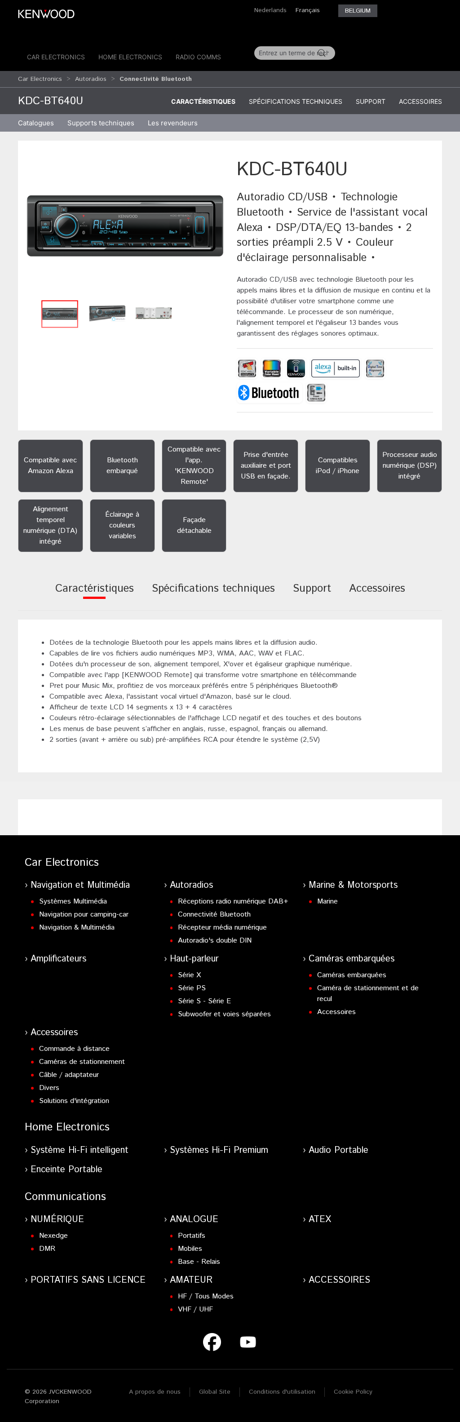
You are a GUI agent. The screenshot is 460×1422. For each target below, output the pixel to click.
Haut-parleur (194, 959)
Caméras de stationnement (82, 1062)
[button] (125, 226)
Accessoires (420, 101)
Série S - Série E (204, 1001)
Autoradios (90, 79)
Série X (189, 975)
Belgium (358, 10)
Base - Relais (199, 1262)
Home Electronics (130, 57)
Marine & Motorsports (353, 885)
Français (308, 10)
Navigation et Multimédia (80, 885)
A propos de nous (155, 1391)
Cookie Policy (353, 1391)
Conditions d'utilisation (282, 1391)
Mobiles (190, 1249)
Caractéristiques (203, 101)
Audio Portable (338, 1150)
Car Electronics (56, 57)
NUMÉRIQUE (57, 1219)
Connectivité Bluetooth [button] (155, 79)
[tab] (94, 594)
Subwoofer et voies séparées (224, 1014)
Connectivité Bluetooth (214, 914)
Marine (327, 901)
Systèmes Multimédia (73, 901)
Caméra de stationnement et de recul (368, 993)
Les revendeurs (173, 123)
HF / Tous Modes (206, 1296)
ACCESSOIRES (339, 1280)
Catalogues (36, 123)
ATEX (320, 1219)
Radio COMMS (198, 57)
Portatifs (191, 1236)
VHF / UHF (195, 1309)
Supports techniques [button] (100, 123)
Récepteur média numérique (222, 927)
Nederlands (270, 10)
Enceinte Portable (66, 1169)
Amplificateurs (58, 959)
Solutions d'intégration (74, 1101)
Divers (49, 1088)
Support (370, 101)
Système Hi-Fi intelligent (79, 1150)
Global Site (214, 1391)
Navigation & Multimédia (77, 927)
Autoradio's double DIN (215, 940)
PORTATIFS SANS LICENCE (88, 1280)
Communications (65, 1197)
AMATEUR (191, 1280)
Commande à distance (74, 1049)
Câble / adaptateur (69, 1075)
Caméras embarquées (351, 959)
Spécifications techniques (295, 101)
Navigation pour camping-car (83, 914)
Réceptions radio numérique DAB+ (233, 901)
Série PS (192, 988)
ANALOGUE (194, 1219)
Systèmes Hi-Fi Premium (219, 1150)
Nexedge (53, 1236)
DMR (47, 1249)
